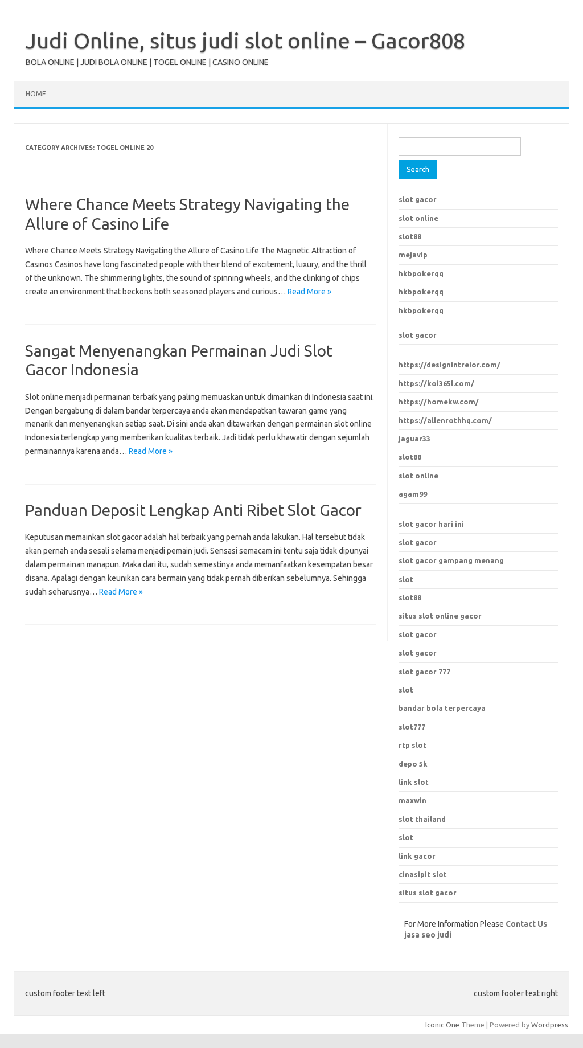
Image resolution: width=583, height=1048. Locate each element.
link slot (414, 782)
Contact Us (526, 923)
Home (36, 93)
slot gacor (418, 199)
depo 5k (413, 764)
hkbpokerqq (421, 273)
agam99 (413, 494)
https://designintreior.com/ (449, 365)
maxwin (412, 800)
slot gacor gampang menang (451, 560)
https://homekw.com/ (439, 402)
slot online (418, 218)
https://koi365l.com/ (436, 383)
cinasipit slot (423, 874)
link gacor (417, 856)
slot (406, 579)
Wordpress (549, 1025)
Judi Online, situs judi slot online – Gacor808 (245, 40)
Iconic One (442, 1025)
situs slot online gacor (440, 616)
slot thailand (422, 819)
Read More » (309, 291)
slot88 (410, 236)
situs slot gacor (428, 892)
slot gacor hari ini (431, 524)
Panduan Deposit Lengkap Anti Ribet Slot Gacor (193, 510)
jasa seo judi (427, 934)
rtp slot (412, 745)
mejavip (413, 255)
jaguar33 (414, 439)
